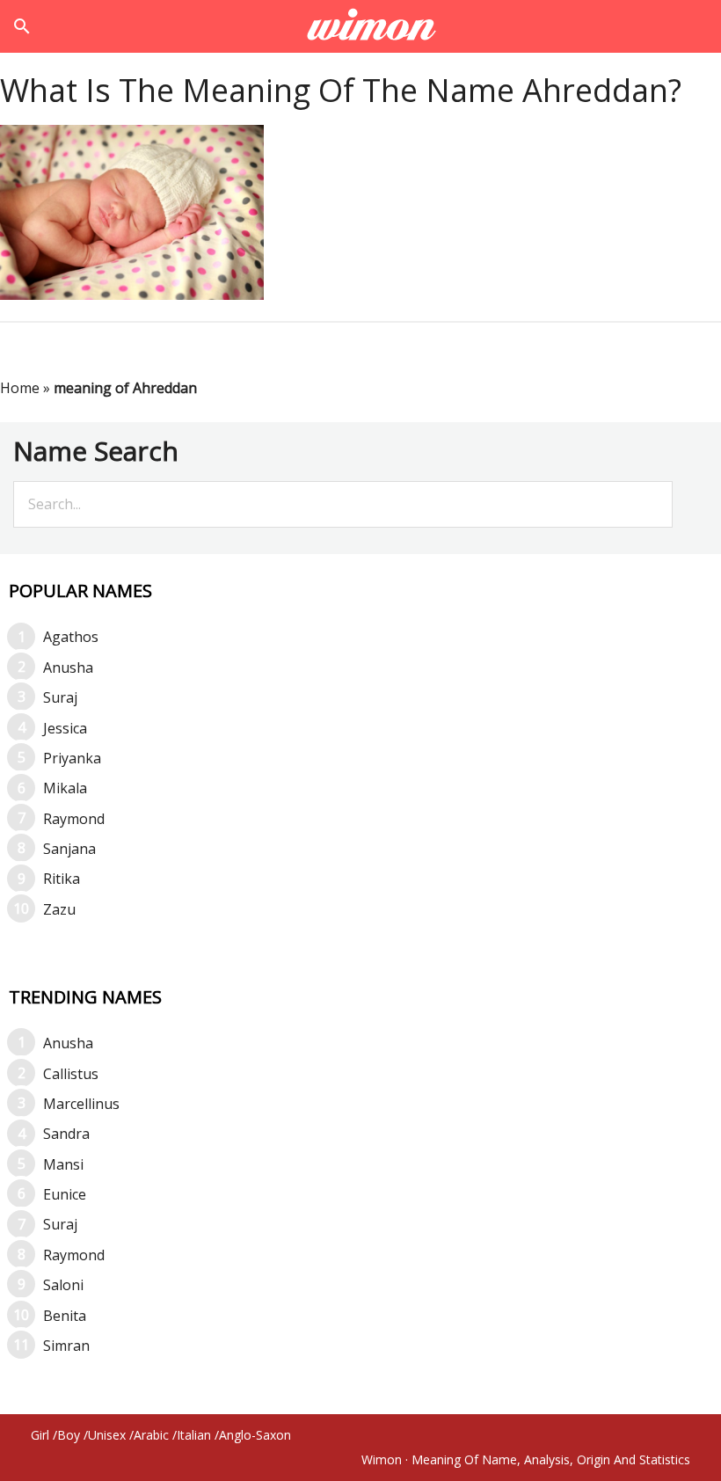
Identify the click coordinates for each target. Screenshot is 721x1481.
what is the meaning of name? (361, 26)
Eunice (64, 1194)
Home (20, 388)
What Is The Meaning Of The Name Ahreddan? (340, 90)
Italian (194, 1434)
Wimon (381, 1459)
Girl (40, 1434)
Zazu (59, 909)
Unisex (107, 1434)
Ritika (61, 878)
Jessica (65, 728)
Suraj (60, 697)
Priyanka (72, 758)
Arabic (151, 1434)
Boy (68, 1434)
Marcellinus (81, 1103)
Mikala (65, 788)
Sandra (66, 1133)
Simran (66, 1345)
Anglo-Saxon (255, 1434)
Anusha (68, 667)
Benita (64, 1315)
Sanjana (69, 848)
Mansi (63, 1164)
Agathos (70, 636)
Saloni (63, 1285)
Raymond (74, 818)
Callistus (70, 1073)
